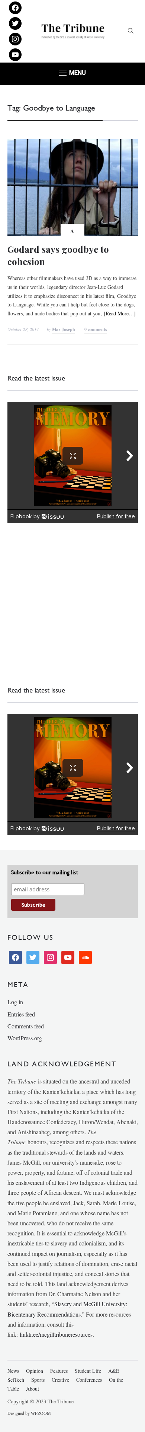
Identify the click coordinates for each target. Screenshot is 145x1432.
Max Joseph (63, 329)
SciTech (15, 1379)
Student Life (88, 1370)
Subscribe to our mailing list (44, 872)
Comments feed (25, 1026)
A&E (113, 1370)
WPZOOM (41, 1413)
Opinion (34, 1370)
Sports (38, 1379)
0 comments (95, 329)
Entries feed (21, 1014)
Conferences (89, 1379)
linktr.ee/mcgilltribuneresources (56, 1334)
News (13, 1370)
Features (59, 1370)
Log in (15, 1002)
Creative (60, 1379)
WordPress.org (24, 1038)
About (32, 1388)
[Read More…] (120, 313)
